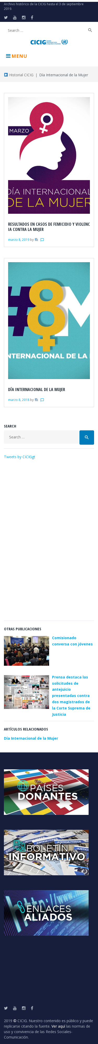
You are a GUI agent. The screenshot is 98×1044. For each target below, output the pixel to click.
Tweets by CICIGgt (19, 456)
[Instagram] (24, 17)
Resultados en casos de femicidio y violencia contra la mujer (49, 226)
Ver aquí (58, 1026)
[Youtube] (15, 17)
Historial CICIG (20, 74)
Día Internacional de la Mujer (36, 389)
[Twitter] (6, 17)
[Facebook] (32, 17)
